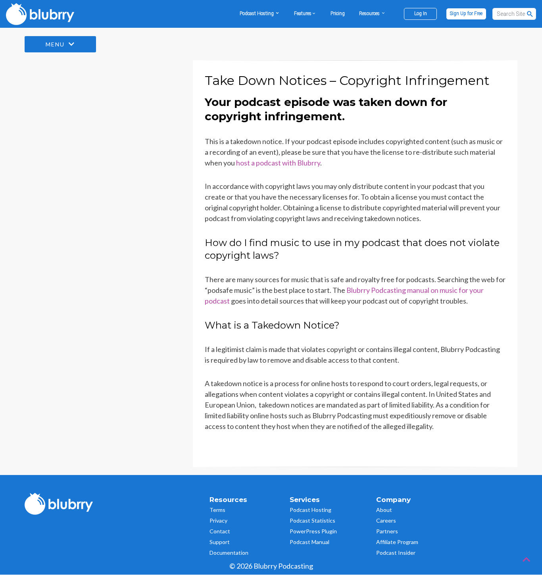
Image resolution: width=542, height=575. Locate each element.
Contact (219, 531)
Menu (56, 44)
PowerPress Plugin (313, 531)
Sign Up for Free (466, 13)
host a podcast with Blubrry (278, 162)
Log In (420, 13)
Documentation (228, 552)
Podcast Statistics (312, 520)
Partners (387, 531)
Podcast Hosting (310, 509)
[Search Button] (530, 14)
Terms (217, 509)
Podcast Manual (309, 541)
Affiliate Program (397, 541)
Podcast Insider (395, 552)
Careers (386, 520)
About (384, 509)
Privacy (218, 520)
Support (219, 541)
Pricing (338, 13)
